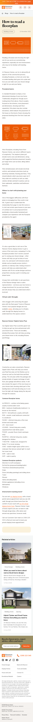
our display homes (16, 497)
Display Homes (6, 668)
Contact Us (20, 672)
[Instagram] (13, 660)
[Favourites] (25, 7)
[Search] (20, 7)
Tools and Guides (22, 668)
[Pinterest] (2, 660)
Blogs (6, 13)
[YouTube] (6, 660)
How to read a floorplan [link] (17, 13)
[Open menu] (29, 7)
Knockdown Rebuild (7, 676)
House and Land (6, 672)
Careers (19, 676)
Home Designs (6, 665)
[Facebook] (17, 660)
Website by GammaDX (7, 719)
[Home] (2, 13)
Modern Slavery (5, 717)
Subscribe (26, 646)
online (10, 309)
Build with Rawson (22, 665)
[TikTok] (10, 660)
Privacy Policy (5, 715)
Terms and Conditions (15, 715)
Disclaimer (24, 715)
